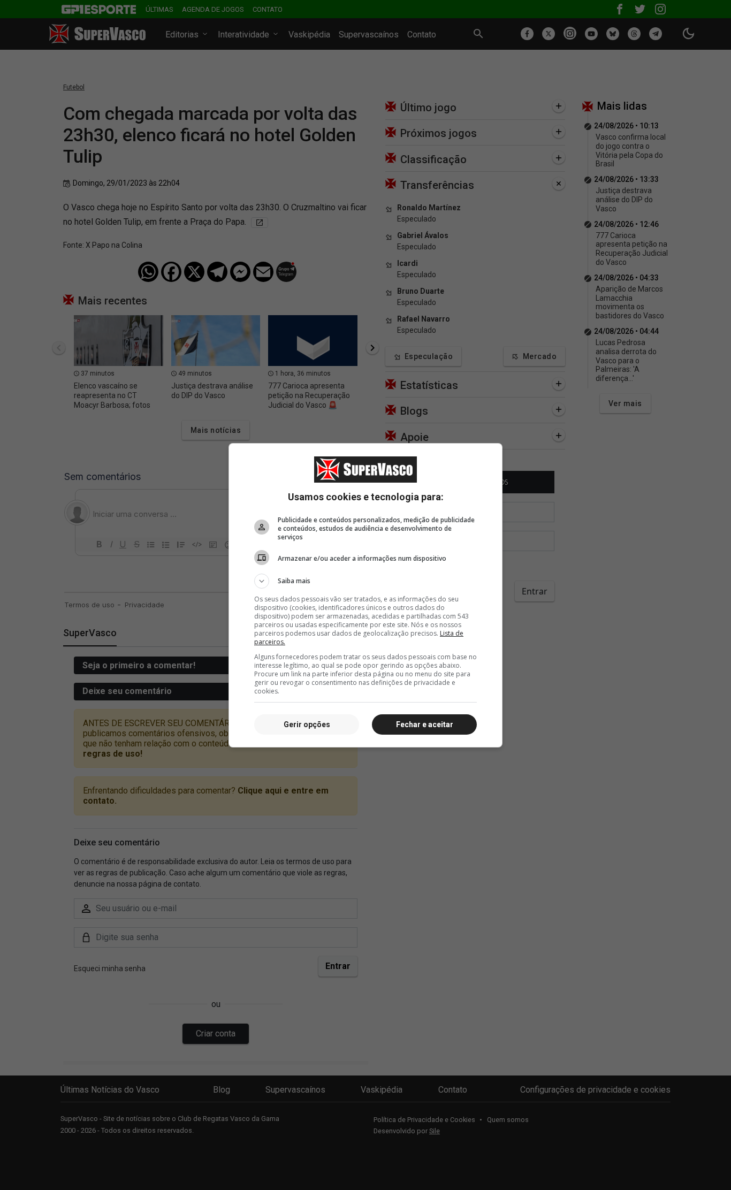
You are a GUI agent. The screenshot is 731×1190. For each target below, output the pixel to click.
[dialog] (365, 595)
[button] (365, 581)
